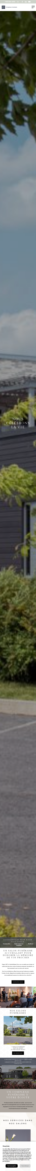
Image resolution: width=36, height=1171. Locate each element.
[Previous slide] (6, 1036)
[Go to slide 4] (19, 1006)
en (18, 2)
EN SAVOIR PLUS (18, 1053)
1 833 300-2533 (10, 2)
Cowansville (6, 944)
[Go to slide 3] (18, 1006)
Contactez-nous (18, 981)
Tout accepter (11, 1166)
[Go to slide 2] (17, 1006)
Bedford (30, 944)
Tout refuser (25, 1166)
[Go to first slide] (30, 1037)
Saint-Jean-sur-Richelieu (19, 944)
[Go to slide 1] (16, 1006)
